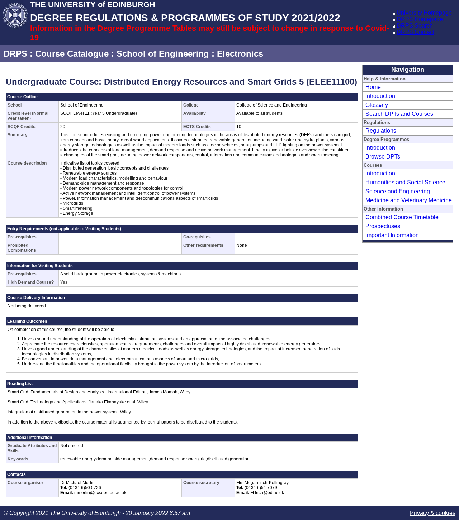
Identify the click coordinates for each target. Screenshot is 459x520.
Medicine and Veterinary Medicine (408, 200)
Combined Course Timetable (402, 217)
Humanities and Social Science (405, 182)
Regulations (380, 131)
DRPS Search (415, 26)
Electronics (240, 53)
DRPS (15, 53)
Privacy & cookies (432, 513)
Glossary (376, 105)
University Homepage (424, 13)
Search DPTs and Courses (399, 114)
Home (373, 87)
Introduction (380, 96)
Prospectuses (382, 226)
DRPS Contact (415, 32)
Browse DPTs (382, 156)
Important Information (392, 235)
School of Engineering (163, 53)
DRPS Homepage (420, 19)
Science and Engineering (397, 191)
